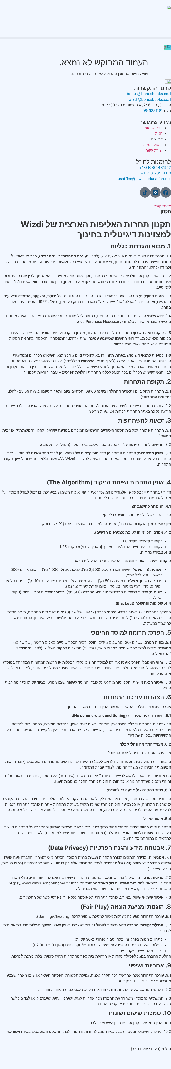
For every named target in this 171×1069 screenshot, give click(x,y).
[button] (85, 38)
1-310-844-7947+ (155, 167)
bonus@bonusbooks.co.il (149, 94)
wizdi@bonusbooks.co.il (149, 99)
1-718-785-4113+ (156, 173)
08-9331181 (152, 110)
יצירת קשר (162, 206)
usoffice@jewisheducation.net (144, 179)
